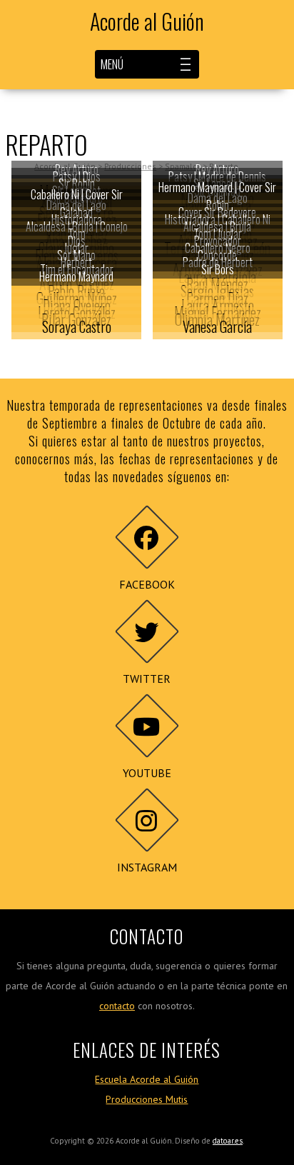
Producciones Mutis (147, 1099)
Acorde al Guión (147, 21)
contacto (117, 1005)
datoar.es (228, 1141)
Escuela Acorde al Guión (146, 1079)
